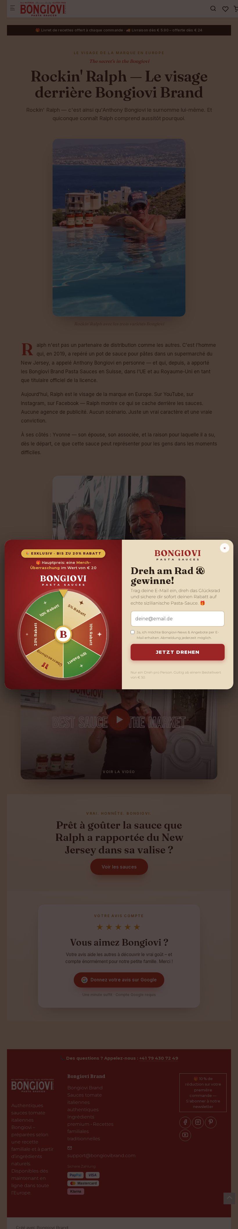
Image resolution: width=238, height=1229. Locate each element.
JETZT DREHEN (177, 652)
